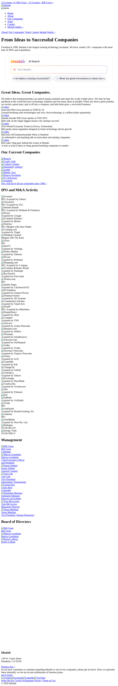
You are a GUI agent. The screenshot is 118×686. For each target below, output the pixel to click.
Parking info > (8, 666)
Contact (11, 24)
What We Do (7, 680)
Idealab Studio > (15, 27)
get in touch (7, 675)
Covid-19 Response (24, 680)
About (10, 16)
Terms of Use (48, 680)
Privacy (38, 680)
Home (10, 13)
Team (10, 21)
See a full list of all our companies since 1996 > (24, 183)
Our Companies (15, 18)
